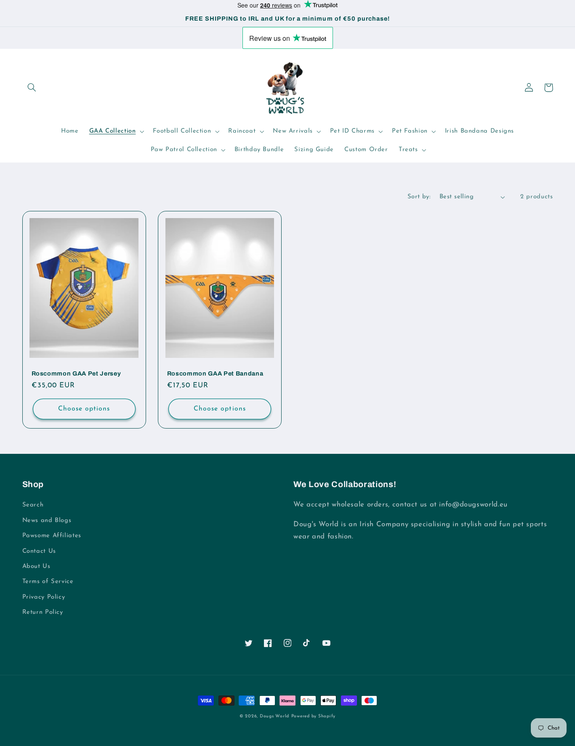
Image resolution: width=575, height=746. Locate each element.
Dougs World (274, 716)
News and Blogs (47, 520)
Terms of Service (48, 581)
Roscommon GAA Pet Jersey (76, 373)
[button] (32, 87)
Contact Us (39, 551)
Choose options (84, 408)
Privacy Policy (43, 597)
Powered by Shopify (313, 716)
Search (33, 505)
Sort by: (419, 197)
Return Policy (42, 612)
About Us (36, 566)
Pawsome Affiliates (51, 536)
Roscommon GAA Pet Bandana (215, 373)
